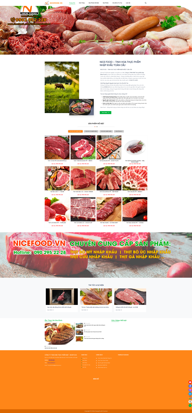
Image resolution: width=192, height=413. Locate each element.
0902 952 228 (51, 360)
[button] (91, 53)
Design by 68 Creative (101, 411)
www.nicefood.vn (51, 362)
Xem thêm (105, 112)
